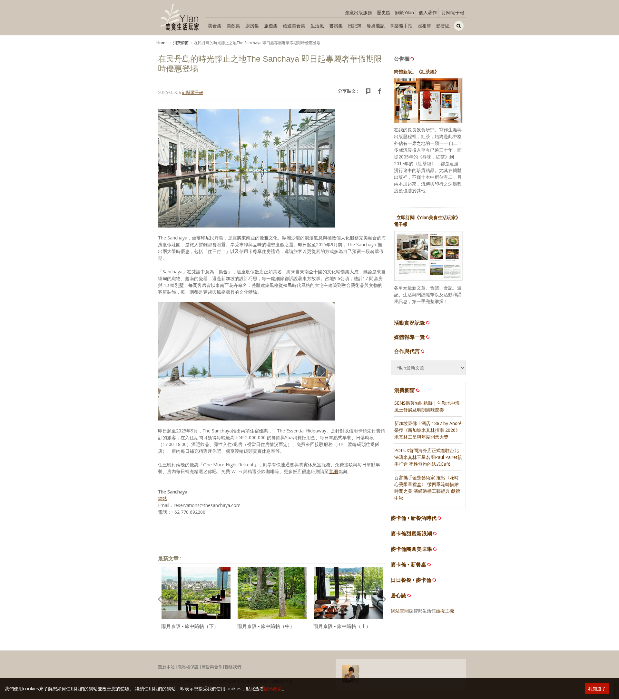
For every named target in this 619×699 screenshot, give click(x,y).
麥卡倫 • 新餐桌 (408, 564)
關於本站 (166, 667)
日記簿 (354, 26)
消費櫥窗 (181, 43)
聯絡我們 (232, 667)
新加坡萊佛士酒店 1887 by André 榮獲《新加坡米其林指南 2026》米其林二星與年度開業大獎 (428, 430)
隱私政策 (273, 688)
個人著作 (428, 12)
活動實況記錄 (409, 322)
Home (162, 43)
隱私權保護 (188, 667)
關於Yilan (404, 12)
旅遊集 (271, 26)
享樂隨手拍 (401, 26)
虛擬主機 (445, 611)
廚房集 (252, 26)
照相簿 (424, 26)
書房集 (336, 26)
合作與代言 (407, 351)
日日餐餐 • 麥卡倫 (411, 580)
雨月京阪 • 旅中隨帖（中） (266, 626)
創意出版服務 (358, 12)
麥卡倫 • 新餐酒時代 (414, 518)
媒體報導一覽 (409, 336)
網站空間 (400, 611)
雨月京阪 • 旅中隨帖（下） (190, 626)
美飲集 (233, 26)
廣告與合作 (211, 667)
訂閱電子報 (453, 12)
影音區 (443, 26)
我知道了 (597, 688)
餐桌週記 (376, 26)
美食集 (214, 26)
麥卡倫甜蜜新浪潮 (411, 533)
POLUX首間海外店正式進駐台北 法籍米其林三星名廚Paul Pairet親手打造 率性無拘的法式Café (428, 457)
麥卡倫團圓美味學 (411, 549)
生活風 (317, 26)
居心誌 (398, 595)
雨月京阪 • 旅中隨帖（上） (342, 626)
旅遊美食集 (294, 26)
